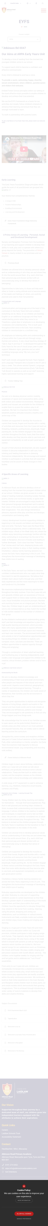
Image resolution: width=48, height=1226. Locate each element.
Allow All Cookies (24, 1214)
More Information (24, 1200)
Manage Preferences (24, 1219)
